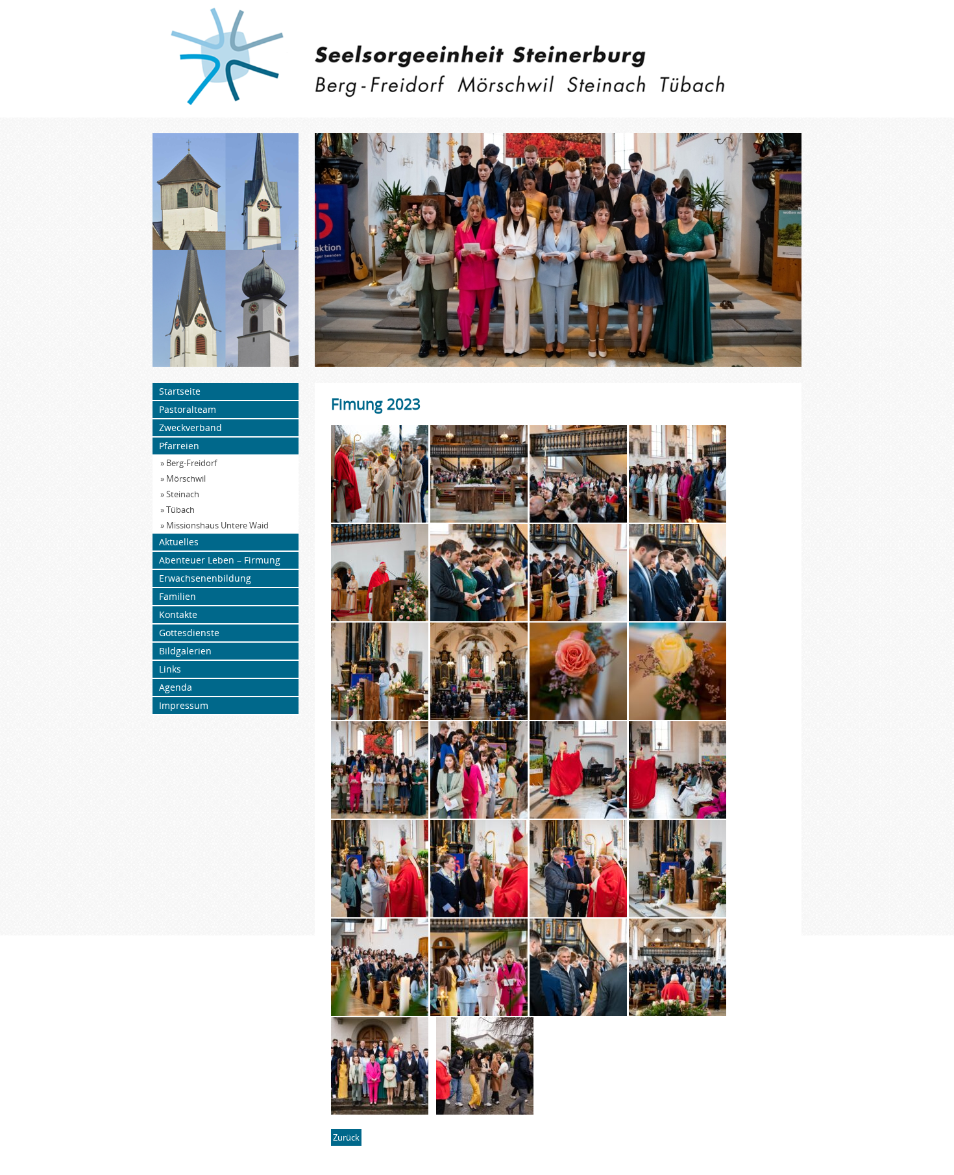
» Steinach (179, 494)
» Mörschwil (183, 478)
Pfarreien (179, 445)
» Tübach (177, 509)
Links (170, 669)
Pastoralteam (187, 409)
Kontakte (178, 614)
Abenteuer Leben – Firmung (219, 560)
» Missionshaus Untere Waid (214, 525)
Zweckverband (190, 427)
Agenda (175, 687)
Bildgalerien (185, 651)
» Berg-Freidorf (188, 463)
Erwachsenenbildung (205, 578)
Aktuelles (179, 542)
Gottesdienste (189, 632)
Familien (177, 596)
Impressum (183, 705)
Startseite (180, 391)
